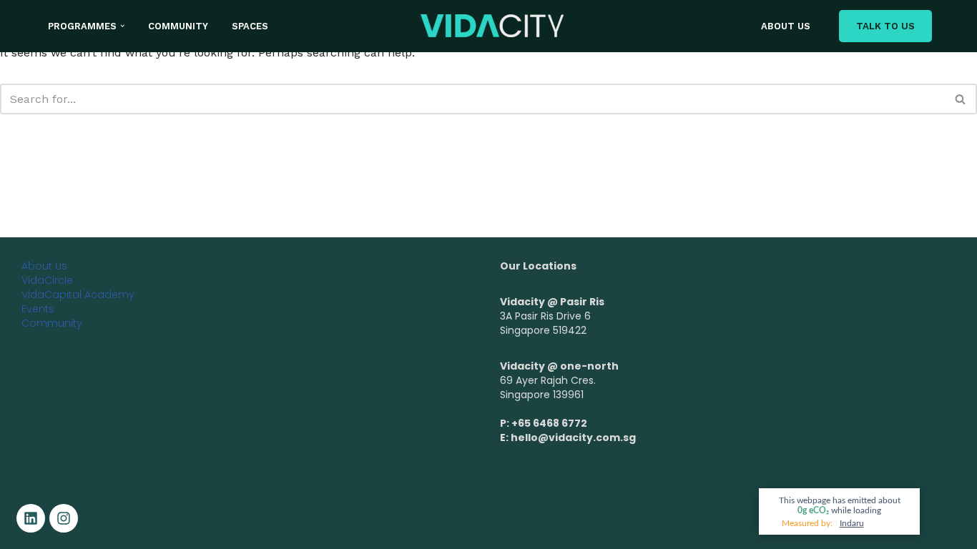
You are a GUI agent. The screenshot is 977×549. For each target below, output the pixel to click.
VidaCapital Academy (77, 294)
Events (37, 309)
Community (178, 26)
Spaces (250, 26)
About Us (785, 26)
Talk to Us (885, 26)
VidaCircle (47, 280)
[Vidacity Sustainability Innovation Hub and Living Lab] (492, 25)
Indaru (852, 523)
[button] (122, 26)
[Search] (961, 99)
